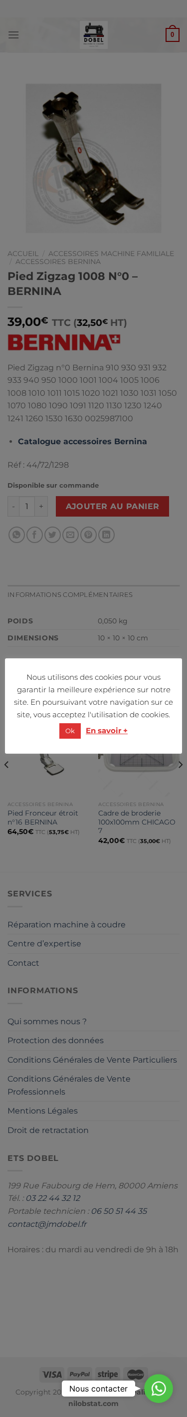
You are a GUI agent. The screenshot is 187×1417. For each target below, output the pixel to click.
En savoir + (107, 730)
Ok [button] (70, 731)
